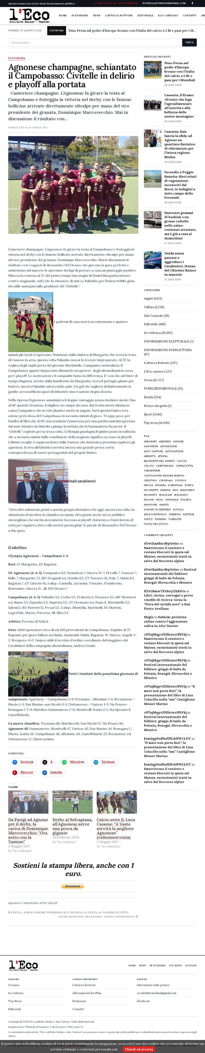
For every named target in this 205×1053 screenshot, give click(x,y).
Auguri (148, 298)
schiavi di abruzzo (157, 509)
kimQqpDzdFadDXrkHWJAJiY (167, 738)
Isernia (165, 490)
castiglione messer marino (164, 475)
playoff (52, 903)
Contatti (189, 15)
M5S (175, 490)
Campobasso (30, 903)
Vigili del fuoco (156, 524)
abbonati (150, 441)
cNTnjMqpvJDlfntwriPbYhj (165, 634)
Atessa (163, 456)
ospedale (172, 499)
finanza (160, 485)
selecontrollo (155, 514)
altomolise (168, 446)
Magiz (148, 617)
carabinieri (152, 470)
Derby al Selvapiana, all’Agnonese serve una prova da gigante (72, 826)
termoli (175, 514)
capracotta (184, 466)
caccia (182, 461)
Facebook (143, 1001)
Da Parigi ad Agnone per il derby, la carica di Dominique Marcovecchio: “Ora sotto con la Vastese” (28, 830)
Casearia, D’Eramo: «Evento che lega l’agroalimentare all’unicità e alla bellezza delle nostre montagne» (179, 105)
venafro (161, 519)
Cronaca (13, 985)
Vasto (148, 519)
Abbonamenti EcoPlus (86, 993)
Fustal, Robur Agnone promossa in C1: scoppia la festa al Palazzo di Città (69, 912)
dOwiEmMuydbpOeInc (161, 543)
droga (148, 485)
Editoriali (14, 1009)
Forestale (175, 485)
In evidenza (80, 15)
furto (189, 485)
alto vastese (153, 451)
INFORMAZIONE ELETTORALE (166, 341)
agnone (178, 441)
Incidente (151, 490)
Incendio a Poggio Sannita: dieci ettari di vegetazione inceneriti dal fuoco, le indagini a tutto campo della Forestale (180, 184)
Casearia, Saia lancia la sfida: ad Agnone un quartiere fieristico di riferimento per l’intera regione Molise (179, 144)
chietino (150, 480)
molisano (181, 495)
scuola (178, 509)
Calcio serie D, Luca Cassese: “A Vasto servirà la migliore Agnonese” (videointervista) (116, 828)
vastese (188, 514)
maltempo (187, 490)
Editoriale (145, 15)
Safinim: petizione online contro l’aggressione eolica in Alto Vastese (166, 621)
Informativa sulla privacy (153, 985)
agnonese (14, 903)
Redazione (79, 1001)
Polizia (186, 499)
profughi (150, 504)
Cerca (189, 42)
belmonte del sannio (159, 461)
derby (43, 903)
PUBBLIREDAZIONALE (160, 388)
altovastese (174, 451)
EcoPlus (191, 965)
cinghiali (166, 480)
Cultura (149, 307)
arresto (150, 456)
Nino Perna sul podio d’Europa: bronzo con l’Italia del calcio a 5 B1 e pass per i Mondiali (132, 30)
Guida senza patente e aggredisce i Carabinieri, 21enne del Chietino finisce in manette (180, 263)
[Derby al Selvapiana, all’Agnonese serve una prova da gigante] (72, 802)
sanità (164, 504)
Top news (151, 423)
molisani (165, 495)
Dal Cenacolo (153, 316)
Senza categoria (155, 406)
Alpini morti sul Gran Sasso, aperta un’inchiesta (97, 916)
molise (149, 499)
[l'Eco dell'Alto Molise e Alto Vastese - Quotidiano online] (29, 15)
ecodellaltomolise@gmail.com (156, 993)
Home (63, 15)
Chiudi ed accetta (139, 1049)
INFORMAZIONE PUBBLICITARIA (168, 350)
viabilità (175, 519)
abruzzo (165, 441)
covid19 (180, 480)
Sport (148, 414)
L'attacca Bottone (119, 15)
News (96, 15)
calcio (149, 466)
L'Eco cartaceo (154, 371)
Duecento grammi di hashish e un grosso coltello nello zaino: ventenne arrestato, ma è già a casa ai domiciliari (180, 225)
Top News (175, 965)
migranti (150, 495)
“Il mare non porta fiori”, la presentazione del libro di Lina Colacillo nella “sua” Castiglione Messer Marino (169, 695)
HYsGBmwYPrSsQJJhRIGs (164, 591)
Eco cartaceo (168, 15)
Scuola (148, 397)
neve (159, 499)
